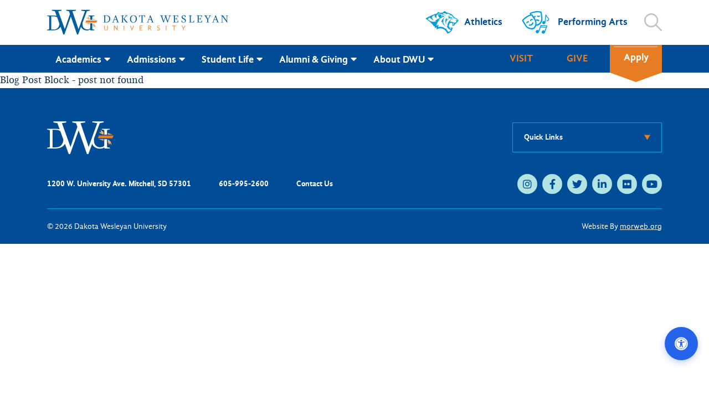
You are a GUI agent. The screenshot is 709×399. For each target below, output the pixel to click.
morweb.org (641, 226)
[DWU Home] (80, 136)
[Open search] (653, 22)
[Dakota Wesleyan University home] (137, 22)
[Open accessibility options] (681, 343)
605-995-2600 (244, 183)
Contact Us (314, 183)
